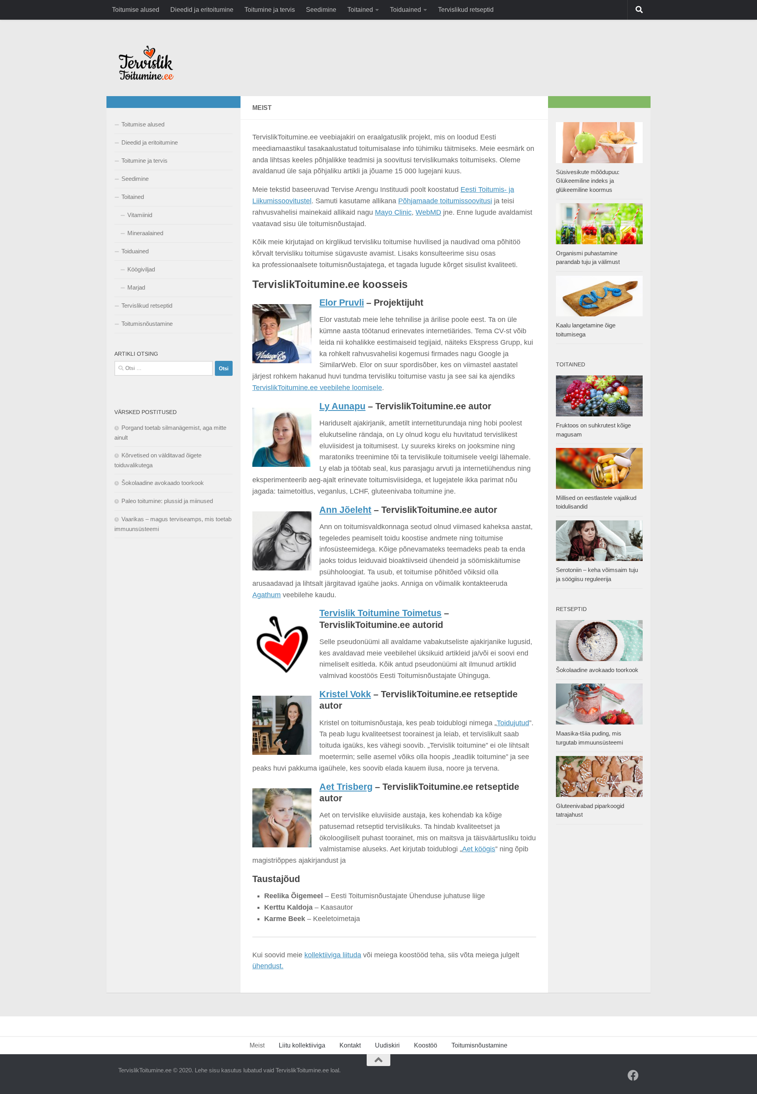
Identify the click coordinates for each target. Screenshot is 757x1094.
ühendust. (267, 966)
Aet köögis (478, 849)
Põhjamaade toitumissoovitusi (445, 201)
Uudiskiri (387, 1045)
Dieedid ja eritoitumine (201, 9)
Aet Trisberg (346, 787)
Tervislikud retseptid (466, 9)
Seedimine (321, 9)
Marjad (136, 287)
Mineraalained (145, 233)
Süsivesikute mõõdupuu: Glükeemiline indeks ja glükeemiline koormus (587, 181)
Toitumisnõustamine (147, 323)
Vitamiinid (139, 215)
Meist (257, 1045)
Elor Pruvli (341, 303)
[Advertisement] (173, 672)
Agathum (266, 595)
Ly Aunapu (342, 406)
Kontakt (350, 1045)
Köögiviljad (141, 269)
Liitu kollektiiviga (302, 1045)
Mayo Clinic (393, 212)
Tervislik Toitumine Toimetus (380, 613)
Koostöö (425, 1045)
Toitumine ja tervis (269, 9)
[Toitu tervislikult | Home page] (146, 62)
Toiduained (405, 9)
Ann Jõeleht (345, 510)
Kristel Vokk (345, 694)
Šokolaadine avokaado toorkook (162, 482)
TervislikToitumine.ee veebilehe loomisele (317, 388)
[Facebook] (633, 1075)
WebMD (428, 212)
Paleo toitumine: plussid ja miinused (167, 501)
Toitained (360, 9)
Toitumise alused (135, 9)
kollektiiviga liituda (332, 955)
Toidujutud (513, 723)
